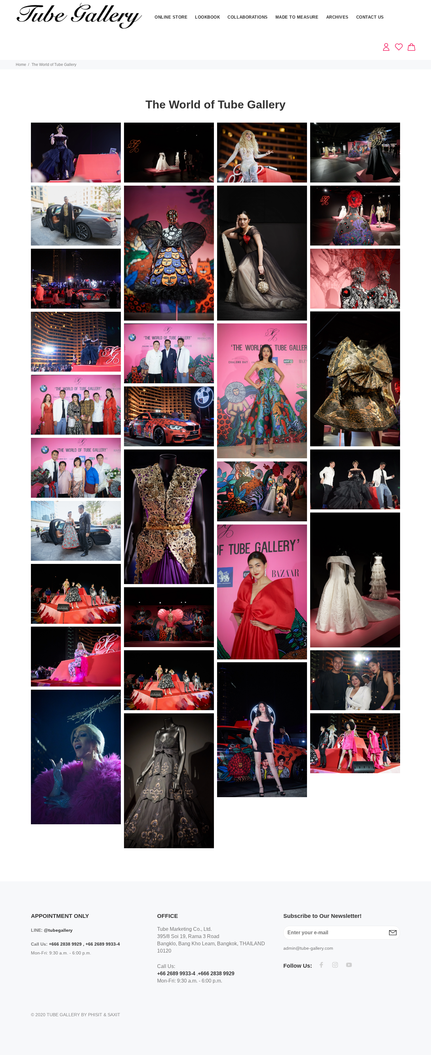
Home (21, 64)
